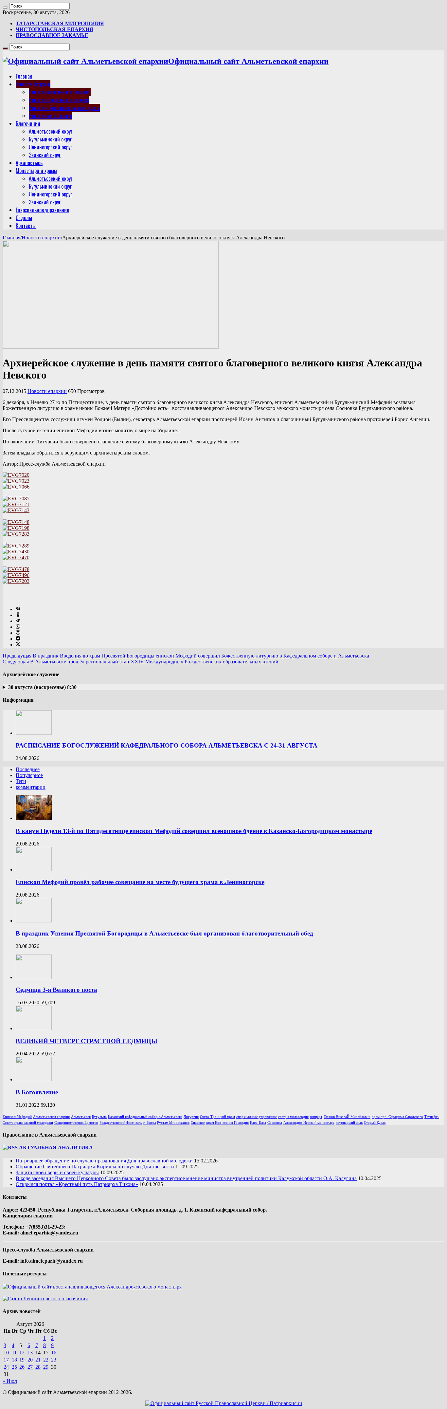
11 (14, 1352)
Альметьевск (81, 1117)
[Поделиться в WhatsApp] (18, 627)
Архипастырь (29, 163)
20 (30, 1360)
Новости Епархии (33, 84)
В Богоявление (37, 1092)
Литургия (191, 1117)
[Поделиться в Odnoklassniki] (18, 615)
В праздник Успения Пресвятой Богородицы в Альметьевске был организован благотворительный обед (164, 933)
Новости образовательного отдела (64, 108)
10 (6, 1352)
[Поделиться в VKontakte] (18, 609)
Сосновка (274, 1122)
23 (53, 1360)
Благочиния (28, 123)
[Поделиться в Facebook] (18, 638)
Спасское (198, 1122)
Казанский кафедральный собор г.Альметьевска (145, 1117)
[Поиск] (5, 8)
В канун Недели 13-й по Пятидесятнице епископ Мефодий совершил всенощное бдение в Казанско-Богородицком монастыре (194, 830)
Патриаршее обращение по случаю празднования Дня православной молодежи (104, 1160)
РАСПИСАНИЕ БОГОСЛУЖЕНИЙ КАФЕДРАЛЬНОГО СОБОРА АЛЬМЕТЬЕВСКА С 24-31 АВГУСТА (166, 745)
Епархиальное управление (42, 210)
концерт (316, 1117)
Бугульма (99, 1117)
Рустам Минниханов (173, 1122)
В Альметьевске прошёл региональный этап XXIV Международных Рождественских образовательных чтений (140, 661)
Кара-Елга (258, 1122)
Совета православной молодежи (28, 1122)
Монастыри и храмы (36, 171)
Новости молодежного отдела (60, 92)
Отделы (24, 218)
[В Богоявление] (34, 1079)
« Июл (10, 1381)
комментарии (30, 787)
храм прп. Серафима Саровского (397, 1117)
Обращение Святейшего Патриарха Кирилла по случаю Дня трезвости (95, 1166)
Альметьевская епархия (51, 1117)
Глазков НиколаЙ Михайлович (347, 1117)
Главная (24, 76)
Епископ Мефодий (17, 1117)
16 (53, 1352)
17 (6, 1360)
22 (45, 1360)
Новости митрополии (50, 116)
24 (6, 1367)
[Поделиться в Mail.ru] (18, 633)
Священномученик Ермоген (76, 1122)
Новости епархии (41, 237)
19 (22, 1360)
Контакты (26, 226)
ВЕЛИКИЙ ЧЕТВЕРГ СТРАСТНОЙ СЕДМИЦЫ (86, 1041)
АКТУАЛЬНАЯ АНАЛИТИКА (56, 1147)
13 (30, 1352)
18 (14, 1360)
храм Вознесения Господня (227, 1122)
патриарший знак (349, 1122)
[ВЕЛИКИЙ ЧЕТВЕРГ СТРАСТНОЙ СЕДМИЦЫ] (34, 1028)
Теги (21, 781)
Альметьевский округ (50, 131)
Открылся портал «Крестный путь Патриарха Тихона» (77, 1184)
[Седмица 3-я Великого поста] (34, 977)
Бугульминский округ (50, 139)
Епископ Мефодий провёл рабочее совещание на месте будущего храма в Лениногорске (140, 882)
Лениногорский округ (50, 147)
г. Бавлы (149, 1122)
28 (38, 1367)
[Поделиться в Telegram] (18, 621)
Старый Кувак (374, 1122)
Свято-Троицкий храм (217, 1117)
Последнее (28, 769)
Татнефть (431, 1117)
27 (30, 1367)
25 (14, 1367)
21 (38, 1360)
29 (45, 1367)
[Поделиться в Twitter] (18, 644)
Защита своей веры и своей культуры (57, 1172)
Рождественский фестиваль (120, 1122)
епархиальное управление (256, 1117)
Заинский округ (45, 155)
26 (22, 1367)
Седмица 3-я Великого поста (56, 989)
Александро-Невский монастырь (308, 1122)
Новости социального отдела (59, 100)
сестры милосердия (293, 1117)
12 (22, 1352)
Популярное (29, 775)
